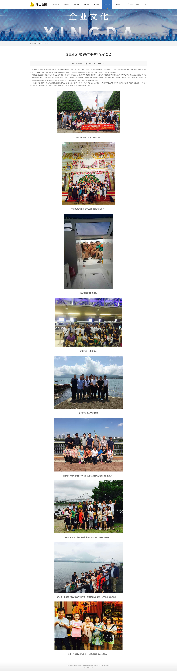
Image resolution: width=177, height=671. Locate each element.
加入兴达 (117, 4)
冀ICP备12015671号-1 (104, 665)
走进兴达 (66, 4)
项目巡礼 (87, 4)
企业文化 (107, 4)
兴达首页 (56, 4)
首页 (40, 43)
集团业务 (76, 4)
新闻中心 (97, 4)
